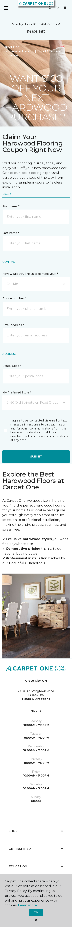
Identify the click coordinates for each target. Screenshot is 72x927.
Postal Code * (11, 365)
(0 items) (65, 7)
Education (18, 866)
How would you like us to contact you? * (30, 273)
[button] (50, 8)
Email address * (13, 325)
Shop (13, 831)
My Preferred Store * (16, 392)
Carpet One (10, 47)
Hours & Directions (36, 699)
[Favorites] (57, 8)
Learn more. (27, 905)
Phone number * (14, 298)
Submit (36, 456)
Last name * (10, 233)
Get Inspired (20, 849)
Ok (36, 912)
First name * (10, 206)
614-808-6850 (36, 31)
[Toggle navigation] (5, 8)
